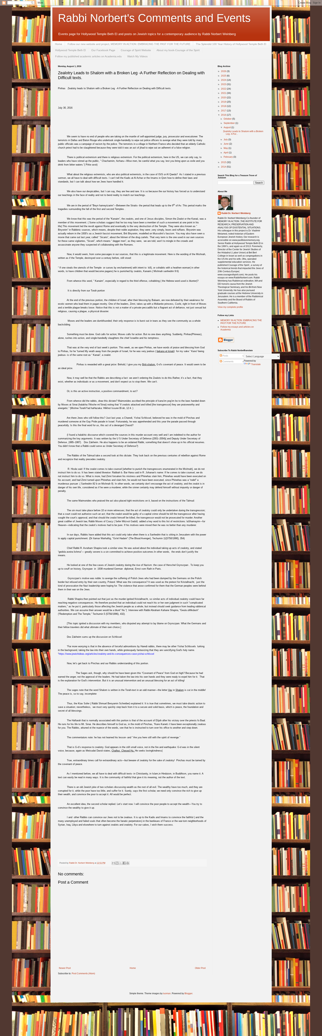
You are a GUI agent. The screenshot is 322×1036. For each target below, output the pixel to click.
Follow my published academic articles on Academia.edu (88, 56)
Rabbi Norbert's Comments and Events (154, 18)
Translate (256, 364)
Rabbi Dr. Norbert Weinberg (235, 213)
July (226, 139)
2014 (224, 166)
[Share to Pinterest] (128, 863)
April (226, 152)
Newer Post (65, 968)
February (228, 157)
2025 (224, 75)
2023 (224, 84)
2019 (224, 102)
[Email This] (113, 863)
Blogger (188, 993)
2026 (224, 71)
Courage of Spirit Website (136, 50)
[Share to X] (120, 863)
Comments (227, 361)
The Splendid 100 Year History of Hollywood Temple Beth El (231, 44)
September (229, 123)
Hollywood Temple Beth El (70, 50)
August (227, 127)
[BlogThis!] (117, 863)
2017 (224, 110)
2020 (224, 97)
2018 (224, 106)
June (226, 144)
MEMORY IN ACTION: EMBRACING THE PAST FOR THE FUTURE (241, 321)
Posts (225, 355)
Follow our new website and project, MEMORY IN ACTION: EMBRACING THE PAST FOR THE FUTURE (129, 44)
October (228, 119)
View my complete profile (230, 307)
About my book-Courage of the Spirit (178, 50)
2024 (224, 80)
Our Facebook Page (103, 50)
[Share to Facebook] (124, 863)
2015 (224, 162)
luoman (167, 993)
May (226, 148)
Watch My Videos (137, 56)
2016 (224, 115)
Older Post (200, 968)
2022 (224, 88)
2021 (224, 93)
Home (58, 44)
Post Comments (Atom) (83, 973)
